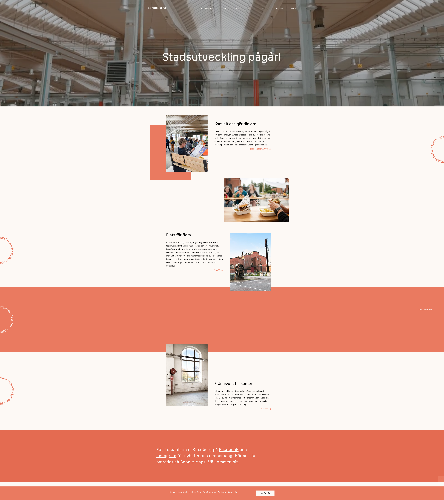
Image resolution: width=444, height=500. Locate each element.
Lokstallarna (157, 8)
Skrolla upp (441, 479)
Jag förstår (265, 493)
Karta (226, 9)
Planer (238, 9)
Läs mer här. (232, 492)
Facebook (229, 450)
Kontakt (294, 9)
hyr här (264, 409)
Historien (279, 9)
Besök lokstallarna (259, 149)
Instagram (166, 456)
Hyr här (265, 9)
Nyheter (251, 9)
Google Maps (193, 462)
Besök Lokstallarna (208, 9)
